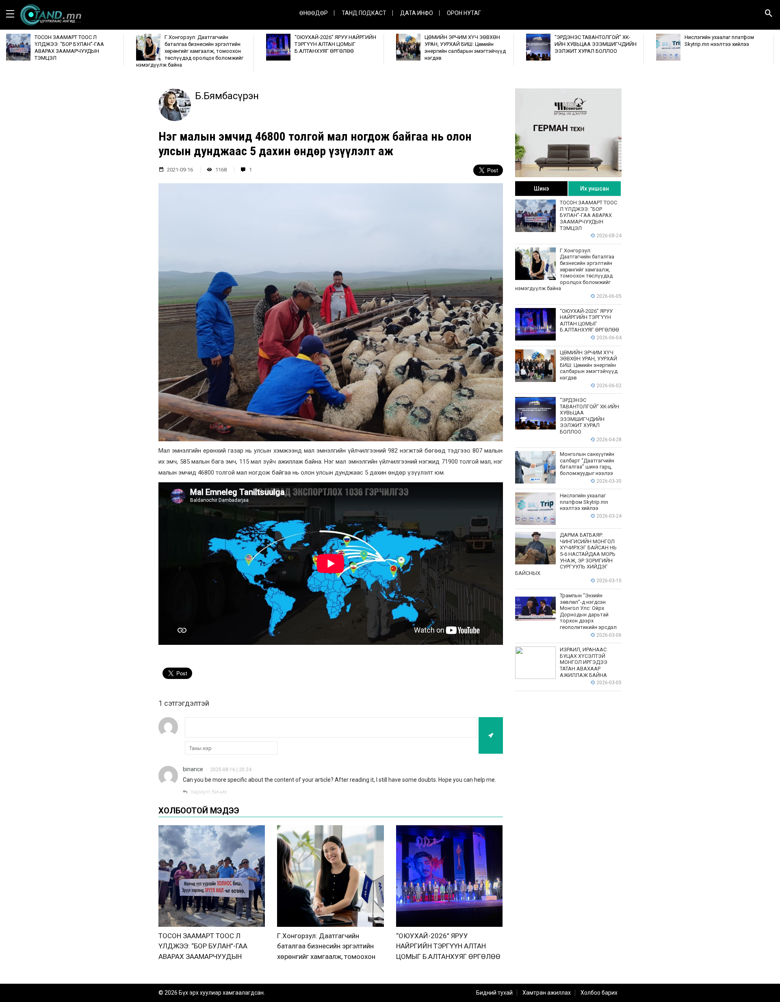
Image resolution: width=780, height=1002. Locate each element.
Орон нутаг (464, 13)
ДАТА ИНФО (416, 13)
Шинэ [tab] (541, 188)
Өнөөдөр (313, 13)
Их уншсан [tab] (594, 188)
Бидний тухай (494, 992)
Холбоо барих (599, 992)
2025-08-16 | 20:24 (230, 769)
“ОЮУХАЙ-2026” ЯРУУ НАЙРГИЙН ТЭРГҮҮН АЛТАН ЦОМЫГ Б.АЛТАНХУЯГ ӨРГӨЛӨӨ (448, 946)
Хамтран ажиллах (546, 992)
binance (193, 769)
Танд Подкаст (364, 13)
